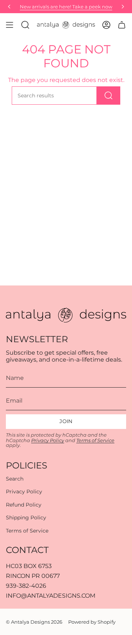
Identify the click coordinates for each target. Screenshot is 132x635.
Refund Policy (23, 504)
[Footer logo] (66, 315)
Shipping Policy (26, 517)
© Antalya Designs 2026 (34, 622)
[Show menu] (9, 24)
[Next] (123, 6)
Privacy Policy (47, 440)
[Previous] (9, 6)
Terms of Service (95, 440)
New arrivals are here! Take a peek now (66, 7)
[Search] (108, 95)
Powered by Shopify (91, 622)
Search (14, 478)
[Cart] (121, 24)
